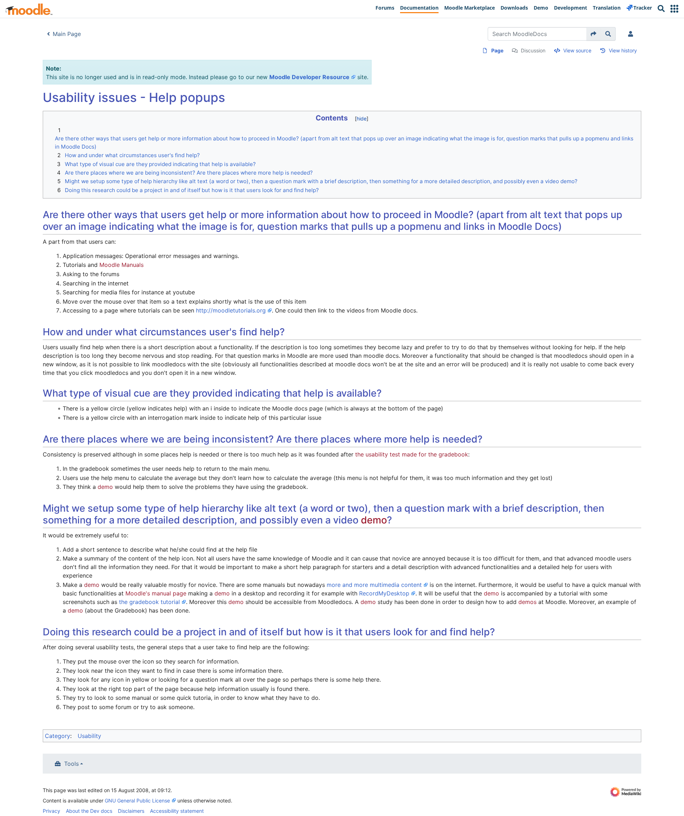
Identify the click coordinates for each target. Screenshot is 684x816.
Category (57, 735)
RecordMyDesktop (384, 593)
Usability (89, 735)
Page (497, 50)
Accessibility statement (177, 811)
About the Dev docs (89, 811)
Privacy (51, 811)
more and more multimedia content (374, 584)
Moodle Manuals (121, 264)
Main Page (67, 33)
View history (623, 50)
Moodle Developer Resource (309, 77)
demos (527, 601)
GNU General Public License (137, 800)
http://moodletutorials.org (231, 310)
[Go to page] (593, 34)
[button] (674, 9)
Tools (71, 763)
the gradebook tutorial (149, 601)
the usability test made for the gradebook (411, 454)
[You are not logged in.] (632, 34)
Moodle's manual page (155, 593)
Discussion (533, 50)
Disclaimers (131, 811)
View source (577, 50)
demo (105, 486)
